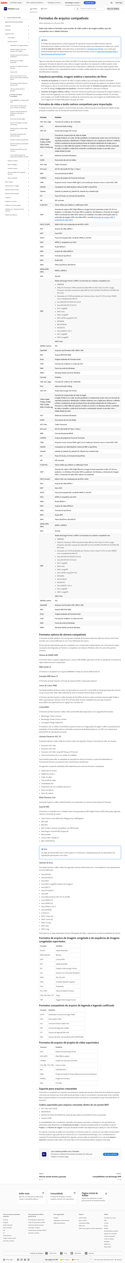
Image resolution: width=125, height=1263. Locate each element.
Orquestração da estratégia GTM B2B (37, 1230)
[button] (111, 2)
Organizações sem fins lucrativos (61, 1220)
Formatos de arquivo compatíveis (16, 95)
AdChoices (119, 1259)
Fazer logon (119, 3)
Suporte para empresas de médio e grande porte (88, 1228)
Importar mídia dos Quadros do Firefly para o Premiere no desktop (18, 113)
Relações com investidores (110, 1233)
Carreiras (106, 1223)
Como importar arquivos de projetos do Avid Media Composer (19, 156)
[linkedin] (28, 1260)
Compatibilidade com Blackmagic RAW (19, 101)
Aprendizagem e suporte (72, 3)
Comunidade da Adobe (84, 1223)
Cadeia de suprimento (109, 1236)
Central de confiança (109, 1239)
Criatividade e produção (34, 1227)
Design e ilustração (7, 1225)
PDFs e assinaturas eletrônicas (34, 3)
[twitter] (25, 1260)
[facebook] (18, 1260)
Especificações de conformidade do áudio (19, 129)
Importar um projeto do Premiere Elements (19, 67)
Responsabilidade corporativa (111, 1231)
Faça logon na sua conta (110, 1218)
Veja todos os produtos (8, 1241)
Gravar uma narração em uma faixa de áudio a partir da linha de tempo (19, 77)
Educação (56, 1218)
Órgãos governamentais (59, 1223)
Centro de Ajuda (83, 1218)
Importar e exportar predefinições (19, 140)
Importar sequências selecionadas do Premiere (19, 144)
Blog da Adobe (107, 1247)
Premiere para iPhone (95, 49)
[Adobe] (4, 2)
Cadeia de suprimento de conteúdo (36, 1222)
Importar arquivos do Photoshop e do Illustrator (19, 56)
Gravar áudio (13, 72)
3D (3, 1233)
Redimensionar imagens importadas (16, 61)
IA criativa (5, 1220)
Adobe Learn (82, 1225)
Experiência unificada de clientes (36, 1225)
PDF (4, 1230)
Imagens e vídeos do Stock (9, 1238)
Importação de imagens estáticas (19, 45)
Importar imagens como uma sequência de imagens (18, 50)
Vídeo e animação (7, 1227)
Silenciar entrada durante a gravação (17, 90)
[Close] (90, 1259)
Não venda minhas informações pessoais (104, 1259)
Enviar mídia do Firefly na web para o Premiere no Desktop (18, 106)
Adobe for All (107, 1244)
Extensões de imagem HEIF (103, 217)
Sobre (105, 1220)
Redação (106, 1228)
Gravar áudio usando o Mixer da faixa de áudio (18, 84)
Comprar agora (89, 3)
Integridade (107, 1241)
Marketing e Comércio (54, 3)
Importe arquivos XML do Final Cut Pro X (18, 150)
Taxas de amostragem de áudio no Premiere (18, 123)
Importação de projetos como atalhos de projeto (18, 135)
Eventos (106, 1225)
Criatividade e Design (15, 3)
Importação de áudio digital (17, 119)
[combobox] (90, 9)
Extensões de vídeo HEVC (64, 220)
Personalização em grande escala (36, 1220)
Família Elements (7, 1235)
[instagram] (22, 1260)
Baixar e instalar (83, 1220)
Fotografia (5, 1222)
